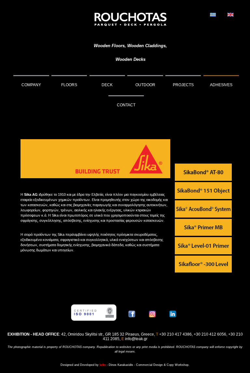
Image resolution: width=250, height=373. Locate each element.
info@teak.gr (136, 339)
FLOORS (69, 85)
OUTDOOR (145, 85)
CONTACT (126, 105)
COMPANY (31, 85)
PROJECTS (183, 85)
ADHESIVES (221, 85)
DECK (107, 85)
